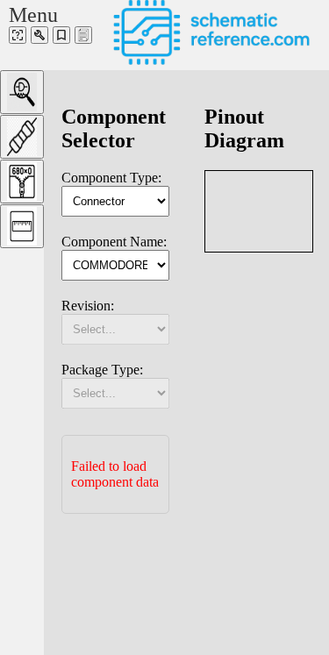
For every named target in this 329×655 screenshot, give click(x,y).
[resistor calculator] (22, 137)
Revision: (87, 305)
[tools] (39, 35)
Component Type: (111, 177)
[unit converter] (22, 226)
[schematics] (17, 35)
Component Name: (114, 241)
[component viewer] (22, 92)
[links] (61, 35)
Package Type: (102, 369)
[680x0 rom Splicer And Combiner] (22, 181)
